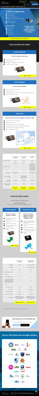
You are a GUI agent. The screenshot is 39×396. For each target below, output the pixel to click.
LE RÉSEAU (17, 6)
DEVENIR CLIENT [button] (34, 4)
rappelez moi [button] (23, 2)
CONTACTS (21, 6)
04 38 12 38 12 (34, 2)
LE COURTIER (3, 6)
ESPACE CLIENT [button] (27, 4)
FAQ (24, 6)
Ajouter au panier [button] (28, 75)
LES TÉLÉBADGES (12, 6)
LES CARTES (7, 6)
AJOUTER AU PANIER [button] (16, 188)
